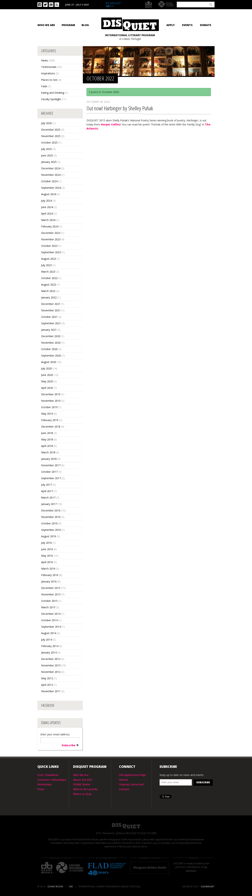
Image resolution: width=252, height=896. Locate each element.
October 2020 (49, 349)
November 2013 (51, 665)
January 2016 (49, 581)
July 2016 (46, 542)
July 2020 (46, 368)
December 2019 (50, 394)
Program (68, 25)
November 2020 (51, 342)
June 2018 (47, 433)
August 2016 (48, 536)
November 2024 (51, 175)
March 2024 (48, 220)
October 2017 (49, 471)
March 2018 (48, 452)
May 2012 (47, 678)
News (44, 60)
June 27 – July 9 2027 (77, 4)
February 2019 (49, 420)
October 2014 (49, 620)
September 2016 (51, 530)
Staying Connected (131, 784)
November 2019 (51, 400)
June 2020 (47, 375)
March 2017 (48, 497)
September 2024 (51, 187)
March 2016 (48, 568)
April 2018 (47, 446)
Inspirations (48, 73)
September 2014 (51, 626)
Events (187, 25)
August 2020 (48, 362)
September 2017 (51, 478)
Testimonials (48, 67)
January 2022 (49, 297)
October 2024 (49, 181)
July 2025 (46, 149)
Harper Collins (110, 124)
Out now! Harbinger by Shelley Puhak (120, 108)
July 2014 (46, 639)
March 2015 (48, 607)
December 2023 (50, 233)
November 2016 (51, 517)
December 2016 (50, 510)
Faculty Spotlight (51, 99)
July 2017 (46, 484)
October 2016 (49, 523)
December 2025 (50, 129)
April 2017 (47, 491)
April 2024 (47, 213)
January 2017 (49, 504)
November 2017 (51, 465)
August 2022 (48, 284)
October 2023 (49, 246)
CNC (166, 4)
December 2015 (50, 588)
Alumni (123, 779)
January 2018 (49, 459)
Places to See (49, 80)
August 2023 (48, 258)
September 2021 (51, 323)
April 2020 (47, 388)
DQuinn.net (208, 886)
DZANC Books (81, 784)
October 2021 (49, 317)
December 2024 (50, 168)
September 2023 (51, 252)
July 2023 (46, 265)
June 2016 (47, 549)
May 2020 (47, 381)
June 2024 (47, 207)
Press (40, 789)
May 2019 (47, 413)
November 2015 (51, 594)
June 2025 (47, 155)
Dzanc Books (148, 4)
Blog (85, 25)
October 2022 (49, 278)
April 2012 (47, 684)
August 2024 (48, 194)
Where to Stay (82, 794)
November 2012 (51, 672)
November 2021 (51, 310)
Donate (205, 25)
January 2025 (49, 162)
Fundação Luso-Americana (122, 5)
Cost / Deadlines (47, 775)
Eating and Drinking (52, 92)
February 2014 (49, 646)
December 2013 (50, 659)
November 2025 (51, 136)
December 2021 (50, 304)
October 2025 (49, 142)
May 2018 (47, 439)
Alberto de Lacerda (85, 789)
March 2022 (48, 291)
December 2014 (50, 613)
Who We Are (46, 25)
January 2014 (49, 652)
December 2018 (50, 426)
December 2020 (50, 336)
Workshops (44, 784)
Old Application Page (132, 775)
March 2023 (48, 271)
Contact (124, 789)
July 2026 (46, 123)
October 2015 (49, 601)
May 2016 (47, 555)
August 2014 (48, 633)
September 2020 (51, 355)
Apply (170, 25)
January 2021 (49, 329)
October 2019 (49, 407)
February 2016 (49, 575)
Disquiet (126, 826)
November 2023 (51, 239)
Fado (44, 86)
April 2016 (47, 562)
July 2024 (46, 200)
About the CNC (82, 779)
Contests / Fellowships (51, 779)
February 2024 (49, 226)
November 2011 (51, 691)
